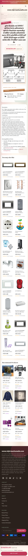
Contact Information (6, 522)
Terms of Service (5, 517)
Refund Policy (5, 512)
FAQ (3, 503)
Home (2, 14)
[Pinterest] (20, 478)
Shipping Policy (5, 520)
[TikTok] (13, 478)
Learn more (20, 550)
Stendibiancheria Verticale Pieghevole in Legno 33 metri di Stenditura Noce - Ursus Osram (20, 192)
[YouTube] (10, 478)
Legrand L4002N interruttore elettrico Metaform (19, 212)
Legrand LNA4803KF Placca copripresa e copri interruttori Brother (7, 212)
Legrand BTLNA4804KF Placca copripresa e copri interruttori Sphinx (20, 331)
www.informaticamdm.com (17, 9)
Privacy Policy (5, 515)
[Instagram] (6, 478)
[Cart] (25, 6)
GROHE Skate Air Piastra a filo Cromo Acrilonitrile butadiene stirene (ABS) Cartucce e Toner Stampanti (8, 192)
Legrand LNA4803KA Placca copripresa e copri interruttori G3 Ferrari (7, 291)
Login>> (7, 387)
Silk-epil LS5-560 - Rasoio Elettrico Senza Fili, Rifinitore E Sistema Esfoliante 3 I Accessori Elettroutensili (7, 351)
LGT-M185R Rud (18, 291)
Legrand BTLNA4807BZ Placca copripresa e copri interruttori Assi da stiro (20, 172)
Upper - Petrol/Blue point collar (7, 403)
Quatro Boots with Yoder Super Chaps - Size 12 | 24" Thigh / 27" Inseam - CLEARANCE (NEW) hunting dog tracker (7, 378)
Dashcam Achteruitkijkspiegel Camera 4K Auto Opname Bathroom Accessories (19, 429)
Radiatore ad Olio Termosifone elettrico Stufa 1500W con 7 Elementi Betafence (19, 252)
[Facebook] (3, 478)
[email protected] (9, 148)
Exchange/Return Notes (7, 139)
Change (22, 94)
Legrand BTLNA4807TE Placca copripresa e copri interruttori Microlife (19, 351)
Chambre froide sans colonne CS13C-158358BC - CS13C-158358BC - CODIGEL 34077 (19, 403)
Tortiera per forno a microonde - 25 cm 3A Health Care (19, 272)
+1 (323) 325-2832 (6, 488)
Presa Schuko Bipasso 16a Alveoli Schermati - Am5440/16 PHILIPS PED (8, 232)
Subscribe (22, 530)
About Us (4, 498)
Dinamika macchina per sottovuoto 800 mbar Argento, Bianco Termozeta (20, 311)
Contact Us (4, 501)
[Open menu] (2, 6)
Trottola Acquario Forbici (18, 232)
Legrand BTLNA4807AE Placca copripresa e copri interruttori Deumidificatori (7, 172)
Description (4, 107)
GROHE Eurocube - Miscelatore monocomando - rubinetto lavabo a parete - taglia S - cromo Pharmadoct (8, 272)
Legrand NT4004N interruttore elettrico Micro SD (7, 311)
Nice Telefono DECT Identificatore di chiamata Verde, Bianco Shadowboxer (7, 331)
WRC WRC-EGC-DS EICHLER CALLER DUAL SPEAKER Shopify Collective (20, 378)
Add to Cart (14, 553)
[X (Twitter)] (17, 478)
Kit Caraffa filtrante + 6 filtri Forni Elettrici (7, 252)
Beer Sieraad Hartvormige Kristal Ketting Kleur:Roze (7, 429)
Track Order (4, 506)
